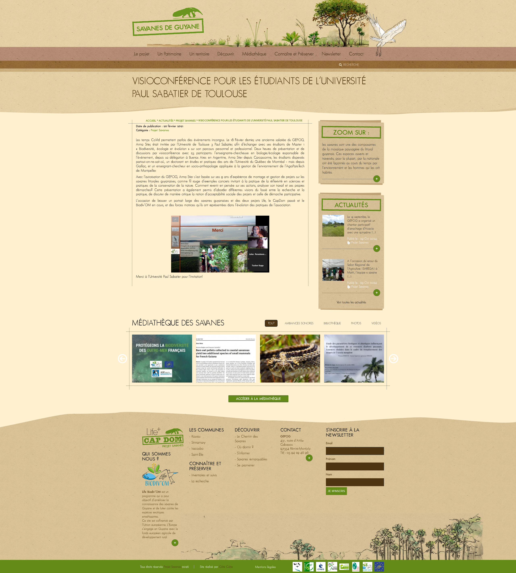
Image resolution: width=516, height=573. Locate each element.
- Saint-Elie (196, 454)
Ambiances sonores (299, 323)
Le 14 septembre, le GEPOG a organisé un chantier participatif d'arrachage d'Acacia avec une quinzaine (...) (361, 224)
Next (393, 358)
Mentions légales (265, 567)
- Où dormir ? (244, 447)
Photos (356, 323)
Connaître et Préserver (294, 54)
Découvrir (225, 54)
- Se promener (244, 465)
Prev (122, 358)
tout (271, 323)
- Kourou (194, 436)
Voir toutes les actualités (351, 302)
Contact (356, 54)
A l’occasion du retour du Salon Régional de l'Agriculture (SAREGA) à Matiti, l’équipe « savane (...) (362, 268)
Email (329, 443)
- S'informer (242, 453)
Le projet (141, 54)
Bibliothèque (332, 323)
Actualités (166, 120)
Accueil (151, 120)
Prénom (330, 459)
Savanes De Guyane (168, 21)
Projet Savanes (186, 120)
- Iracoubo (196, 448)
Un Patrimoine (169, 54)
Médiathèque (254, 54)
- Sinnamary (197, 442)
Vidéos (376, 323)
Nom (329, 474)
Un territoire (199, 54)
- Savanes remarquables (251, 459)
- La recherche (199, 481)
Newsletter (331, 54)
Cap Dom (163, 437)
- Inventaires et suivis (203, 475)
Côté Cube (226, 567)
